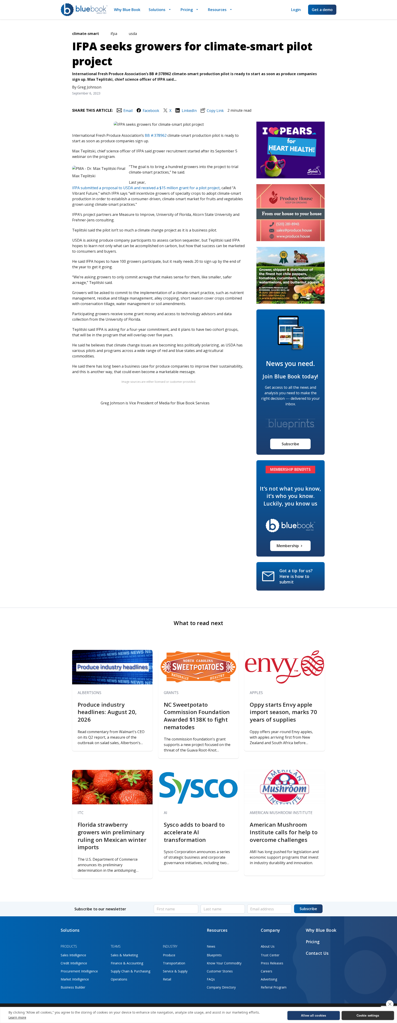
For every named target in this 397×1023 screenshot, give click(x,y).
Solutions (157, 9)
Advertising (269, 979)
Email (127, 110)
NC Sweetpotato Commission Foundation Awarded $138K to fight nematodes (197, 716)
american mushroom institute (281, 812)
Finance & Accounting (127, 963)
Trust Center (270, 955)
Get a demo (322, 9)
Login (296, 9)
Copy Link (215, 110)
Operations (119, 979)
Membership (288, 545)
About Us (268, 946)
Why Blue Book (127, 9)
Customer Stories (220, 971)
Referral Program (273, 987)
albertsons (89, 692)
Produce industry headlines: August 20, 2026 (107, 712)
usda (133, 33)
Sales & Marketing (124, 955)
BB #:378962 (156, 135)
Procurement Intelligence (79, 971)
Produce (169, 955)
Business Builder (73, 987)
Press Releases (272, 963)
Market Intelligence (75, 979)
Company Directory (221, 987)
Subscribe (290, 443)
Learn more (17, 1017)
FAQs (211, 979)
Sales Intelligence (73, 955)
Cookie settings (368, 1015)
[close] (390, 1004)
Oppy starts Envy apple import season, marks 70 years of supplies (283, 712)
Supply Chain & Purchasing (130, 971)
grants (171, 692)
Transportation (174, 963)
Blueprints (214, 955)
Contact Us (317, 953)
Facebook (151, 110)
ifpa (114, 33)
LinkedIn (189, 110)
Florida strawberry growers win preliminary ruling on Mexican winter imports (112, 836)
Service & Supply (175, 971)
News (211, 946)
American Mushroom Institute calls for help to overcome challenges (283, 832)
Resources (217, 9)
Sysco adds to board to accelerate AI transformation (194, 832)
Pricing (187, 9)
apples (256, 692)
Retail (167, 979)
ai (165, 812)
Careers (266, 971)
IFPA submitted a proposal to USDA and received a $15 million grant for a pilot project (146, 187)
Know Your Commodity (224, 963)
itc (81, 812)
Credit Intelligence (74, 963)
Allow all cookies (313, 1015)
